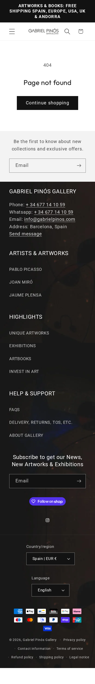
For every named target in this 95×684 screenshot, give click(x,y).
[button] (11, 31)
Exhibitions (22, 345)
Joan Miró (21, 282)
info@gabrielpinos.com (49, 219)
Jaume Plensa (25, 295)
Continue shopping (47, 103)
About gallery (26, 435)
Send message (25, 234)
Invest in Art (24, 371)
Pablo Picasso (25, 269)
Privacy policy (74, 640)
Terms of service (69, 648)
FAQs (14, 409)
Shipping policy (51, 657)
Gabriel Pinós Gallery (40, 640)
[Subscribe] (79, 166)
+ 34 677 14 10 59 (45, 204)
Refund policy (22, 657)
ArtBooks (20, 358)
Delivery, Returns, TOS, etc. (41, 422)
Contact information (34, 648)
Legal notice (79, 657)
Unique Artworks (29, 333)
